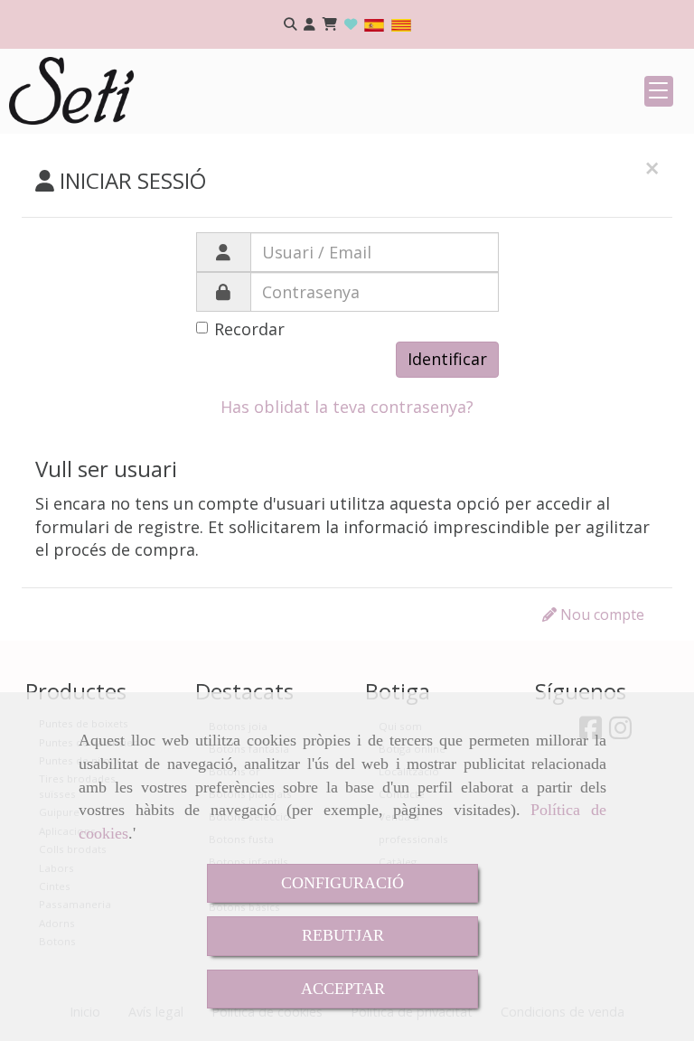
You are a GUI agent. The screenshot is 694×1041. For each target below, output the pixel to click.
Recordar (249, 329)
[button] (309, 25)
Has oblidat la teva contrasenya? (347, 406)
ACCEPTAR (343, 989)
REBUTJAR (343, 935)
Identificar (447, 359)
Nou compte (600, 614)
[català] (401, 24)
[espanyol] (374, 24)
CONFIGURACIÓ (342, 883)
